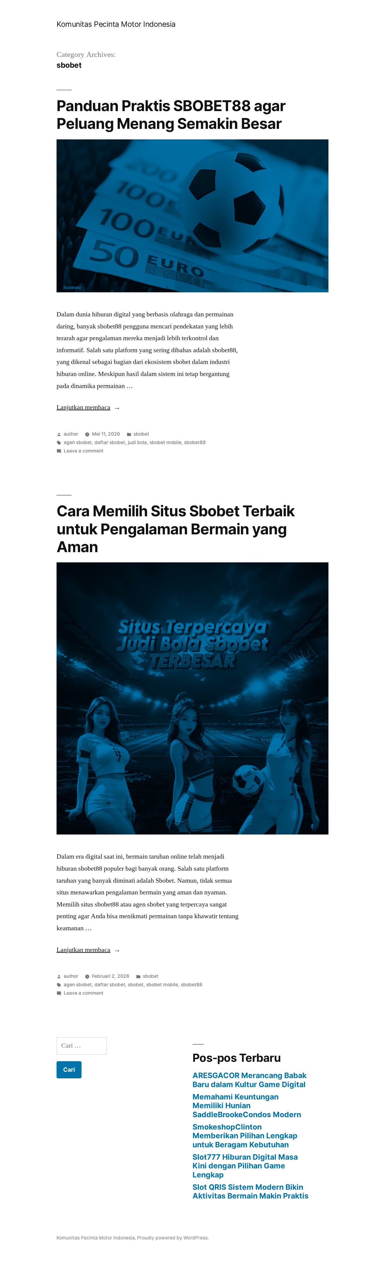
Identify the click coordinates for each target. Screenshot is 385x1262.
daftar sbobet (109, 442)
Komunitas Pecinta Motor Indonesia (116, 24)
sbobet (141, 434)
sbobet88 (195, 442)
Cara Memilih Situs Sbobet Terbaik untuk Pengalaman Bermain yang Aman (176, 529)
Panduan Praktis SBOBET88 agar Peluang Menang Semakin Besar (171, 114)
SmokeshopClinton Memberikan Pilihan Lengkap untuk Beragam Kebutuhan (244, 1135)
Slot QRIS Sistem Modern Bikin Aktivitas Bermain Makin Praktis (250, 1192)
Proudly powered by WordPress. (173, 1238)
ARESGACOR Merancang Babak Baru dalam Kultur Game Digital (249, 1080)
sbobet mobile (165, 442)
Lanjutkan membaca (88, 407)
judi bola (137, 442)
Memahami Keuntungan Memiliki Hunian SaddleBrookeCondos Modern (246, 1105)
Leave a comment (83, 451)
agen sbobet (78, 442)
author (71, 434)
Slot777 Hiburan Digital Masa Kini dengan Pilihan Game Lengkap (245, 1165)
